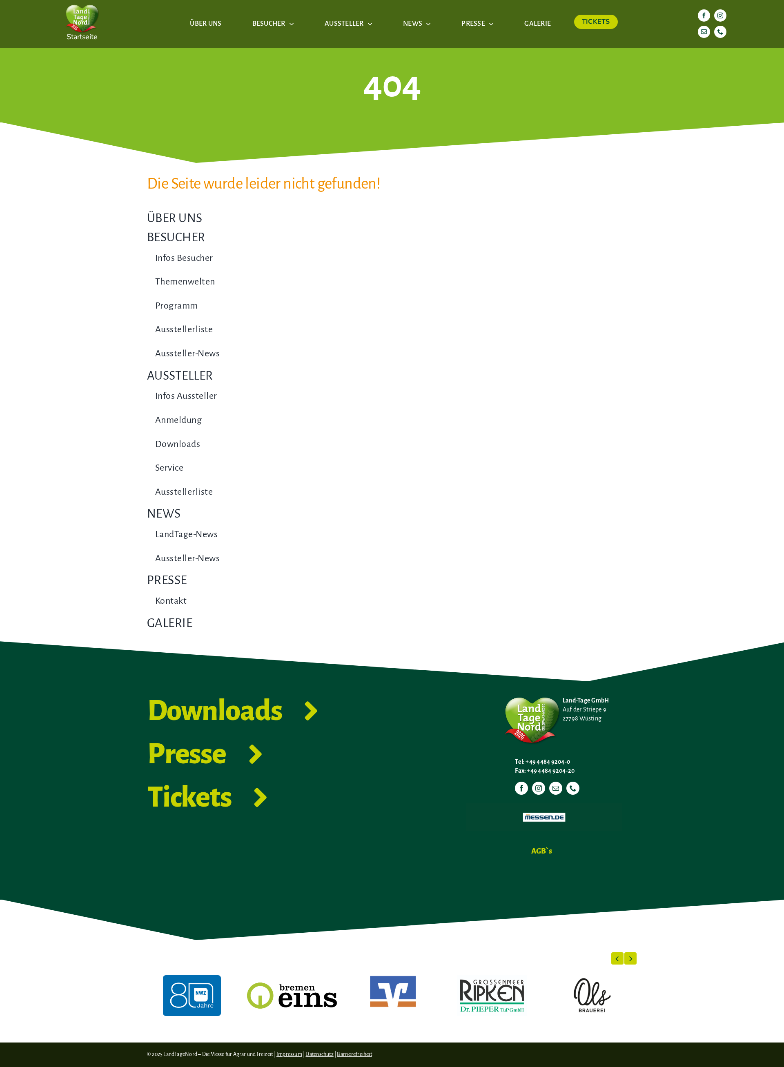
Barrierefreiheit (354, 1054)
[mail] (704, 32)
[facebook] (704, 15)
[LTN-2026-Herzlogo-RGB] (82, 3)
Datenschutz (319, 1054)
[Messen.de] (544, 806)
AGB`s (541, 851)
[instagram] (720, 15)
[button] (617, 958)
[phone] (720, 32)
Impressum (289, 1054)
